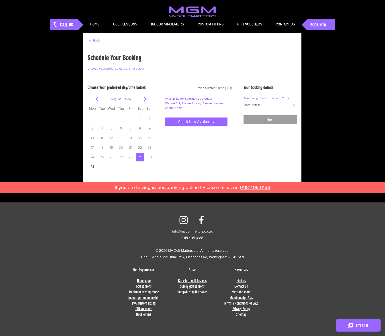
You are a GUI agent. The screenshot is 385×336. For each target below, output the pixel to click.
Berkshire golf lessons (192, 280)
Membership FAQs (241, 297)
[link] (94, 40)
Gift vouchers (143, 308)
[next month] (145, 99)
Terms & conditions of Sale (241, 303)
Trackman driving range (144, 292)
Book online (143, 314)
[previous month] (97, 99)
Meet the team (241, 292)
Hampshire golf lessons (192, 292)
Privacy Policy (241, 308)
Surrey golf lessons (192, 286)
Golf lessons (144, 286)
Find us (241, 280)
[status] (214, 88)
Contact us (241, 286)
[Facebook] (201, 220)
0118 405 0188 (255, 187)
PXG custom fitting (144, 303)
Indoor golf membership (143, 297)
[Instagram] (183, 220)
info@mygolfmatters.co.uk (192, 231)
